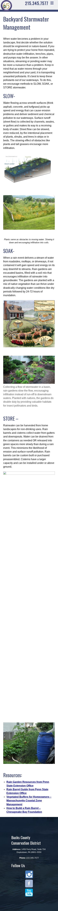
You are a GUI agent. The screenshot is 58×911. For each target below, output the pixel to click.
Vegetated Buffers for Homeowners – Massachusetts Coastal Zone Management (28, 800)
